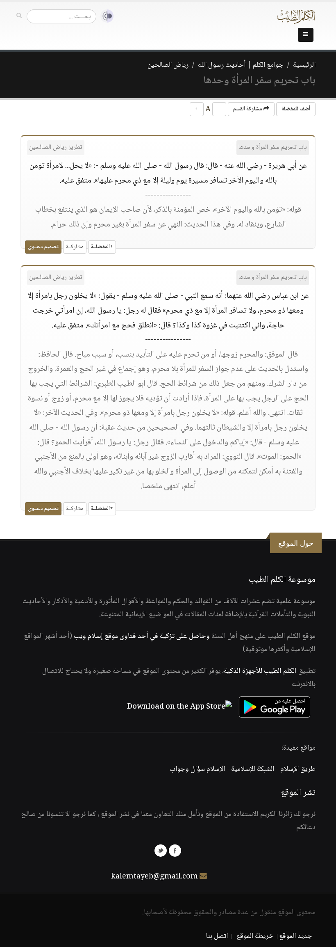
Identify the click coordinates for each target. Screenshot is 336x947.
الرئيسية (304, 65)
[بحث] (19, 16)
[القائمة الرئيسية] (305, 35)
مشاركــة (75, 247)
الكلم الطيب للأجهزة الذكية (260, 671)
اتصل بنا (217, 936)
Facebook (175, 850)
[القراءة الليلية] (105, 16)
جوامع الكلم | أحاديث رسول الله (241, 65)
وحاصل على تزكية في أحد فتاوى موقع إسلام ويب (142, 636)
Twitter (160, 850)
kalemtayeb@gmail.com (154, 877)
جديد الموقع (295, 936)
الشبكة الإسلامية (252, 769)
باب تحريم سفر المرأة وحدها (272, 147)
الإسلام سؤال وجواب (197, 769)
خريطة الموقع (255, 936)
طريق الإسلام (298, 769)
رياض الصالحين (168, 65)
